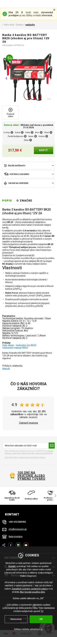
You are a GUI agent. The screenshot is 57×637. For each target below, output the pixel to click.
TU (42, 611)
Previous (6, 78)
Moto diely (9, 25)
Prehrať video (10, 115)
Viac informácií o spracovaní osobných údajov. (25, 457)
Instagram (18, 543)
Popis (7, 200)
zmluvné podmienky (44, 453)
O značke (24, 200)
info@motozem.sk (18, 529)
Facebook (10, 543)
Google (12, 566)
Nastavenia (16, 619)
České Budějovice (15, 136)
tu (41, 629)
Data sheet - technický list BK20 (19, 345)
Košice (42, 136)
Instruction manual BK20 (15, 347)
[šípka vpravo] (54, 495)
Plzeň (46, 132)
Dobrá (17, 132)
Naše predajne (15, 536)
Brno (37, 132)
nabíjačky (30, 25)
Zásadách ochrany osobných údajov (30, 588)
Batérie (19, 25)
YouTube (26, 543)
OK (41, 619)
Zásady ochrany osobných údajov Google (29, 452)
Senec (31, 136)
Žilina (26, 140)
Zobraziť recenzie (28, 423)
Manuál (6, 368)
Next (50, 78)
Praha (27, 132)
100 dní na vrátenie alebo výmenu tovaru (31, 475)
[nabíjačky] (28, 77)
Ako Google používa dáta (32, 592)
